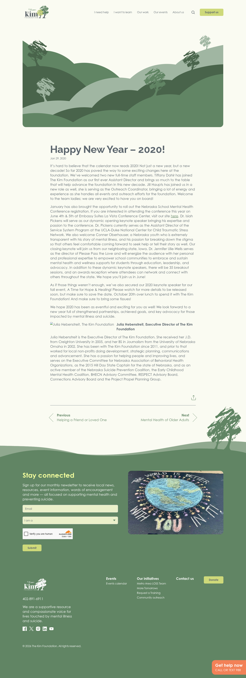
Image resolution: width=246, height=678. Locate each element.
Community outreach (151, 597)
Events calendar (116, 583)
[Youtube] (51, 628)
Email (28, 508)
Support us (211, 12)
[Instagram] (38, 629)
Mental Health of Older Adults (165, 417)
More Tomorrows (147, 588)
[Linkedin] (45, 629)
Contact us (185, 578)
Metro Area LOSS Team (151, 583)
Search (193, 13)
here (174, 216)
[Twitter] (31, 629)
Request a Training (148, 593)
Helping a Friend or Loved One (82, 417)
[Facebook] (25, 629)
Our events (161, 12)
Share (193, 397)
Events (111, 578)
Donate (213, 580)
